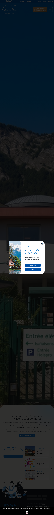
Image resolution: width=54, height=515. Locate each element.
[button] (42, 243)
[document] (27, 257)
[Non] (52, 510)
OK (27, 512)
